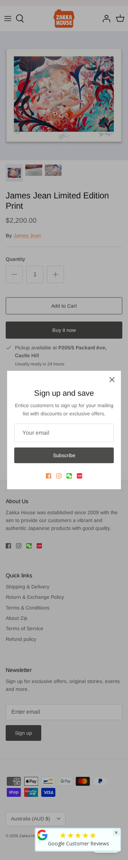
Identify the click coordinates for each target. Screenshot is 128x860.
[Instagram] (59, 476)
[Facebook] (48, 476)
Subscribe (64, 455)
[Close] (112, 380)
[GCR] (42, 835)
